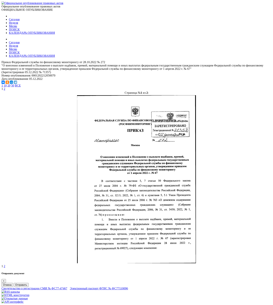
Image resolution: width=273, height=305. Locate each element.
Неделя (13, 22)
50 (12, 85)
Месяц (13, 26)
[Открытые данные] (14, 298)
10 (5, 85)
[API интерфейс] (12, 301)
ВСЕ (18, 85)
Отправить (21, 284)
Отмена (7, 284)
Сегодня (14, 19)
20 (8, 85)
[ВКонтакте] (3, 82)
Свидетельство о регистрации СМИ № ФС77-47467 (34, 288)
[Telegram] (15, 82)
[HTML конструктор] (15, 295)
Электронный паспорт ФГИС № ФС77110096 (99, 288)
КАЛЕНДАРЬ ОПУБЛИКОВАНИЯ (32, 32)
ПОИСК (14, 29)
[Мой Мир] (11, 82)
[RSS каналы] (10, 291)
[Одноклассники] (7, 82)
